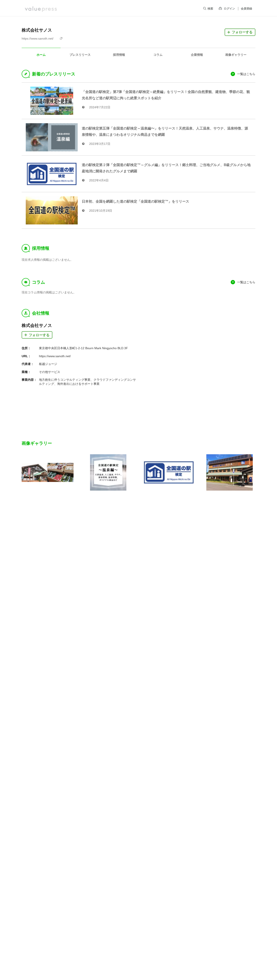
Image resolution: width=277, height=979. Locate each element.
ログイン (229, 8)
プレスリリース (80, 54)
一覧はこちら (246, 74)
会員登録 (246, 8)
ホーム (41, 54)
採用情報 (119, 54)
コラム (158, 54)
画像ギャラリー (235, 54)
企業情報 (197, 54)
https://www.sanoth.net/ (37, 38)
